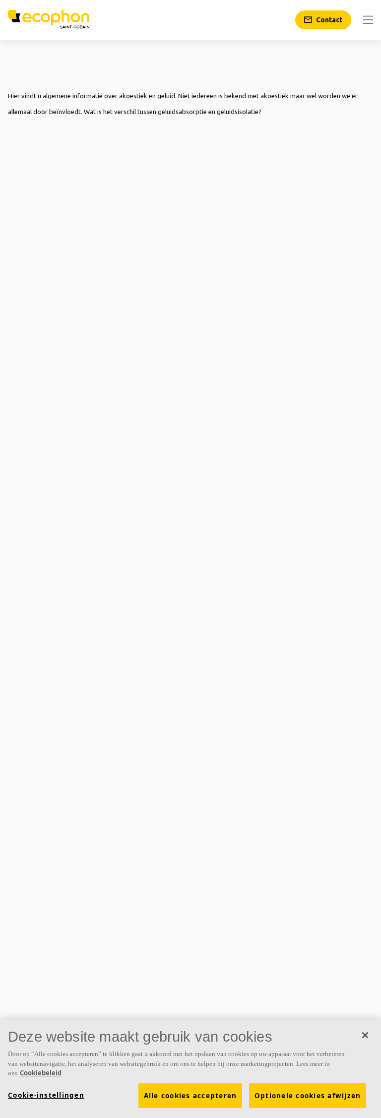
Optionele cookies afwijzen (307, 1095)
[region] (190, 1068)
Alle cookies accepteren (190, 1095)
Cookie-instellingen (46, 1095)
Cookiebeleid (41, 1072)
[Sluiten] (365, 1035)
